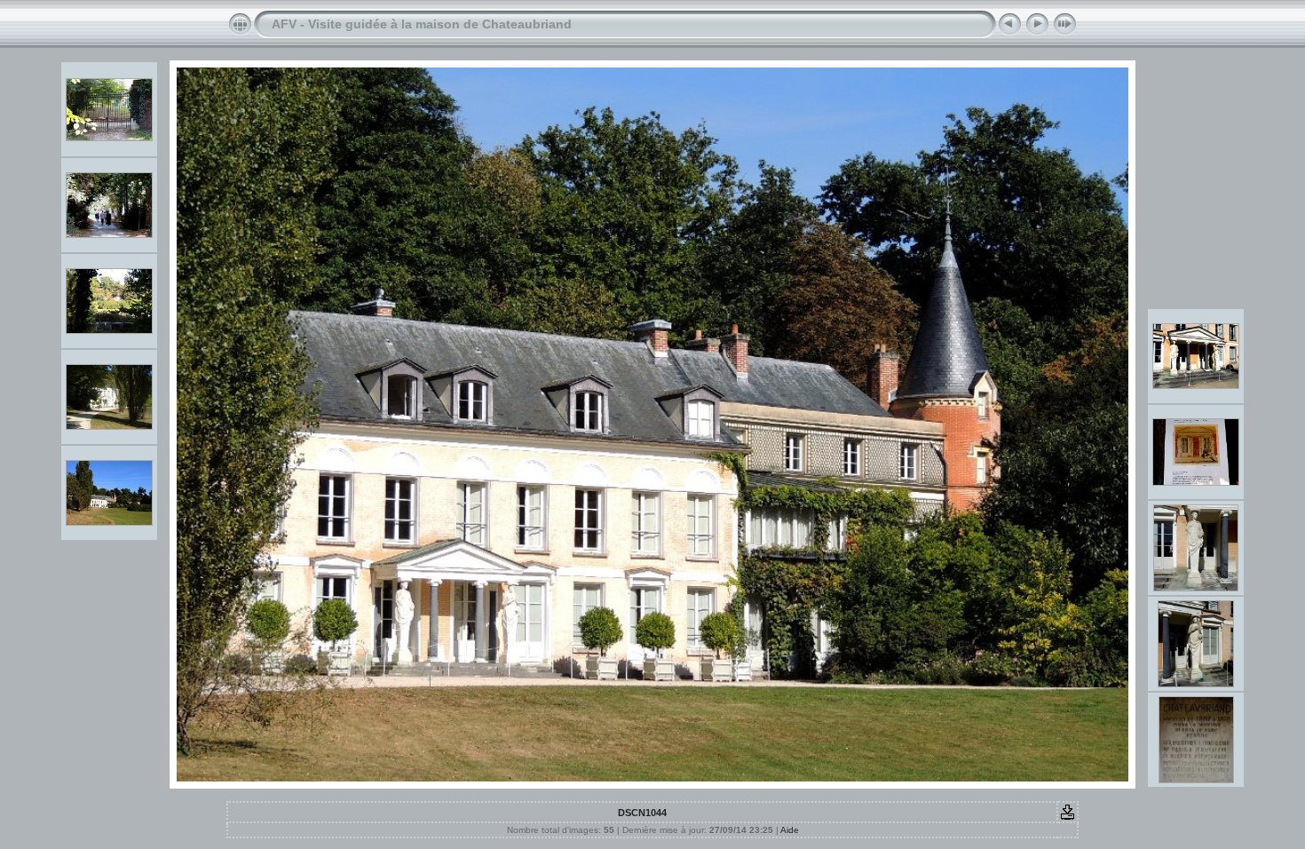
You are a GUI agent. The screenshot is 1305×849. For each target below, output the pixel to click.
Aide (789, 830)
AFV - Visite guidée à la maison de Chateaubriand (422, 24)
